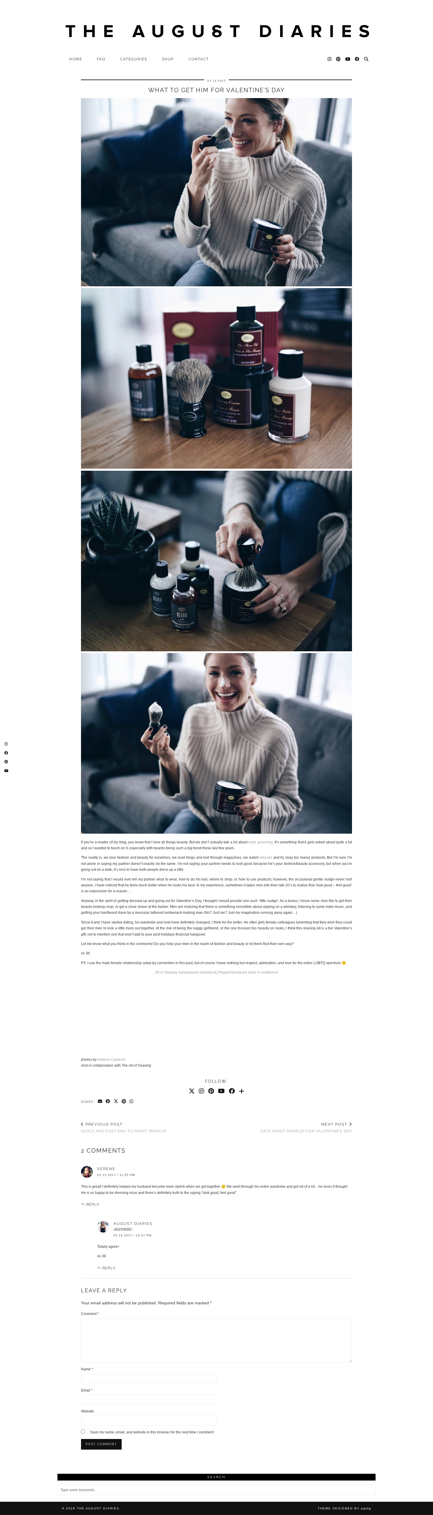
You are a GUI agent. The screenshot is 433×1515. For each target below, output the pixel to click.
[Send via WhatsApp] (131, 1101)
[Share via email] (100, 1101)
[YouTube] (348, 59)
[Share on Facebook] (108, 1101)
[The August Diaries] (216, 27)
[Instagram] (330, 59)
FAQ (101, 59)
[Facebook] (357, 59)
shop (168, 59)
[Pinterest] (338, 59)
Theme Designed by (344, 1508)
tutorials (266, 857)
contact (199, 59)
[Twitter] (192, 1091)
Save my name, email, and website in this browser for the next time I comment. (152, 1432)
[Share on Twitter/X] (116, 1101)
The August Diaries (98, 1508)
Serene (106, 1169)
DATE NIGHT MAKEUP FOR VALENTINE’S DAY (306, 1127)
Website (87, 1411)
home (75, 59)
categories (133, 59)
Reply (92, 1204)
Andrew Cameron (111, 1060)
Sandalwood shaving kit (185, 972)
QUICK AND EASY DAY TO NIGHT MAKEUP (123, 1127)
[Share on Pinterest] (124, 1101)
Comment (90, 1314)
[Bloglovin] (241, 1091)
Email (86, 1390)
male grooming (260, 842)
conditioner (269, 972)
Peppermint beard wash (237, 972)
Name (87, 1369)
